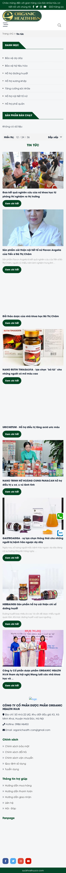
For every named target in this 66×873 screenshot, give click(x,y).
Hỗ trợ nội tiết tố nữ (16, 95)
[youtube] (45, 6)
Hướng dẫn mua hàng (18, 785)
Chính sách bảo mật (17, 746)
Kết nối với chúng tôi (20, 6)
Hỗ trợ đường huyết (16, 73)
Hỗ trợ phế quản (15, 103)
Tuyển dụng (12, 769)
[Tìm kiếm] (59, 25)
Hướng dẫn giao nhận (18, 796)
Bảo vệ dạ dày (14, 57)
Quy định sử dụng (15, 763)
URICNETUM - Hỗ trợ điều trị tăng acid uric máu (31, 427)
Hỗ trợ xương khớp (16, 80)
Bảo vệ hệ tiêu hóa (16, 65)
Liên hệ (9, 802)
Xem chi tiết (12, 203)
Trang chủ (8, 33)
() (56, 6)
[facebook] (33, 6)
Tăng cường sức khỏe (17, 88)
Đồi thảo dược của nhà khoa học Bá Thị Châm (31, 316)
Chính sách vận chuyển (19, 757)
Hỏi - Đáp (10, 808)
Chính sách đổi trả (16, 751)
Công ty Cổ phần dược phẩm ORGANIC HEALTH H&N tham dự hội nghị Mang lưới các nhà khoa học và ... (32, 674)
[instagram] (41, 6)
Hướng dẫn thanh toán (18, 791)
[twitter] (37, 6)
